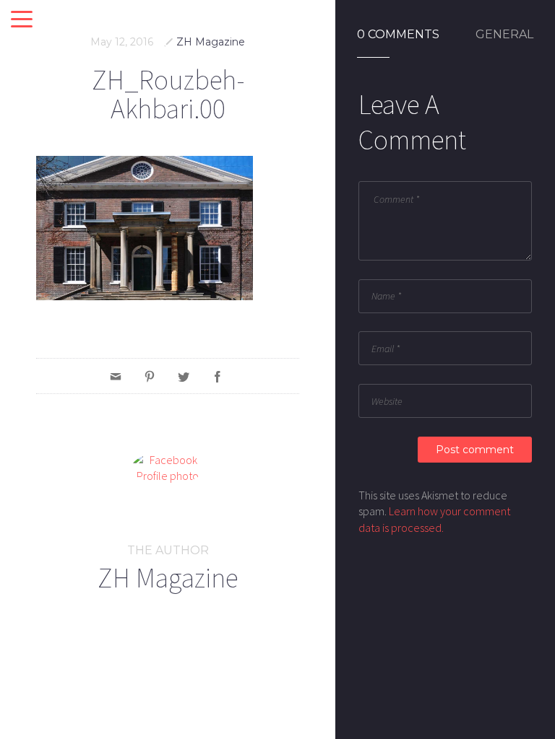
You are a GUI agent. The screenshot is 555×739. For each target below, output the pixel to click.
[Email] (115, 376)
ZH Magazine (210, 41)
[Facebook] (217, 376)
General (504, 34)
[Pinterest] (149, 376)
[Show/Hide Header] (21, 20)
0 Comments (398, 34)
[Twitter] (183, 376)
